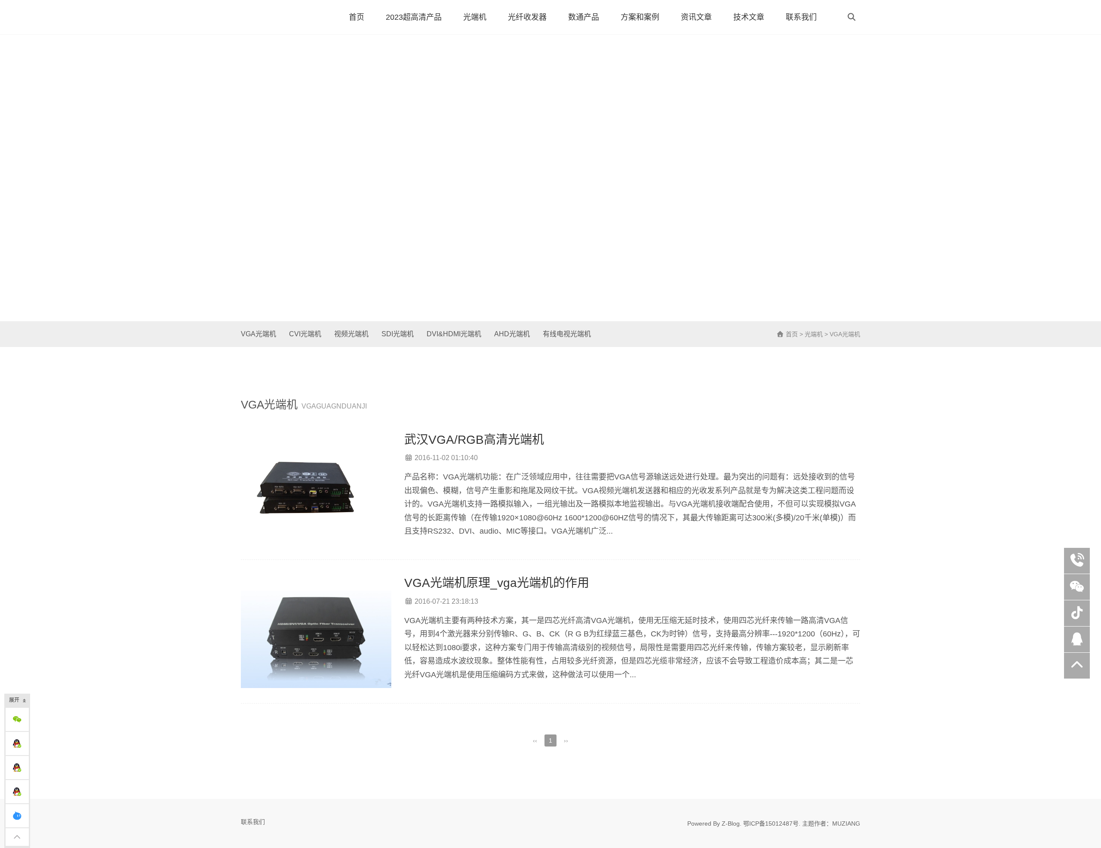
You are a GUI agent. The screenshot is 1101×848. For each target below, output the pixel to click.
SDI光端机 (397, 334)
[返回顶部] (1077, 666)
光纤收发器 (527, 17)
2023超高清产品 (414, 17)
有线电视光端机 (567, 334)
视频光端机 (351, 334)
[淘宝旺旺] (17, 815)
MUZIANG (846, 823)
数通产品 (583, 17)
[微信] (1077, 587)
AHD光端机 (512, 334)
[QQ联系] (17, 743)
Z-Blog (731, 823)
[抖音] (1077, 613)
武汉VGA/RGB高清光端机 (474, 439)
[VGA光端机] (282, 17)
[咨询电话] (1077, 561)
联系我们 (801, 17)
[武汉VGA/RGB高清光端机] (316, 488)
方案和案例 (640, 17)
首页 (356, 17)
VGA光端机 (258, 334)
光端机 (474, 17)
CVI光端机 (305, 334)
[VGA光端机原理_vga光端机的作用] (316, 631)
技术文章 (748, 17)
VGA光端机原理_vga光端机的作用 (496, 583)
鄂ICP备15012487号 (771, 823)
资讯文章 (696, 17)
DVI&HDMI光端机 (454, 334)
